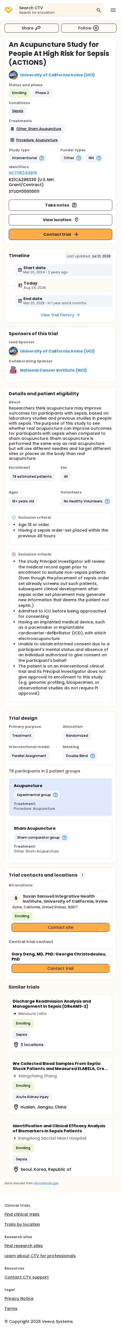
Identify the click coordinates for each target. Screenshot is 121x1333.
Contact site (60, 927)
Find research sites (24, 1246)
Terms (11, 1308)
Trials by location (22, 1224)
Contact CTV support (27, 1277)
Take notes (57, 205)
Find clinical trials (22, 1214)
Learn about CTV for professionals (40, 1256)
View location (57, 220)
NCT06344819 (23, 172)
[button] (18, 110)
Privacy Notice (19, 1298)
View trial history (57, 315)
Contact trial (57, 234)
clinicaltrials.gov (45, 1183)
